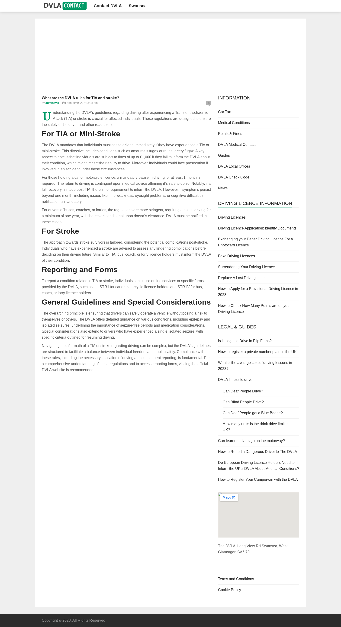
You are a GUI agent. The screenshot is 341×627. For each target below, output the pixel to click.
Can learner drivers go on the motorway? (251, 441)
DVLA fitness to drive (235, 380)
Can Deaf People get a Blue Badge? (253, 413)
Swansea (138, 5)
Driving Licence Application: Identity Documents (257, 228)
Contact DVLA (108, 5)
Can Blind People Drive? (243, 402)
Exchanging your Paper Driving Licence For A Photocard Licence (255, 242)
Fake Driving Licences (236, 256)
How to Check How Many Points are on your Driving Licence (254, 309)
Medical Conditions (234, 123)
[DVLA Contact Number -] (64, 6)
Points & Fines (230, 134)
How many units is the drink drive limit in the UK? (259, 427)
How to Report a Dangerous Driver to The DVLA (257, 452)
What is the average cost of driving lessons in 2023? (255, 366)
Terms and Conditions (236, 579)
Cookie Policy (229, 590)
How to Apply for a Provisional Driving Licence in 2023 (258, 292)
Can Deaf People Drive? (243, 391)
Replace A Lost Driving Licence (244, 278)
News (223, 188)
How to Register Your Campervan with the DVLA (258, 479)
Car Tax (224, 112)
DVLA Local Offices (234, 166)
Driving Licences (232, 217)
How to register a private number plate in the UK (257, 352)
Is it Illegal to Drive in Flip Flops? (245, 341)
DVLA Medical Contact (236, 144)
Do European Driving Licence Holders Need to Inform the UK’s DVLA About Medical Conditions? (258, 466)
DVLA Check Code (233, 177)
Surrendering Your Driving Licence (246, 267)
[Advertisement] (170, 60)
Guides (224, 155)
